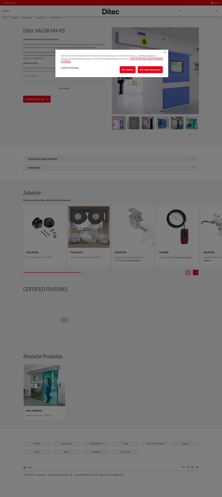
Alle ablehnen (128, 70)
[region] (111, 63)
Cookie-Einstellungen (70, 67)
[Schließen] (165, 52)
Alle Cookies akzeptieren (150, 70)
